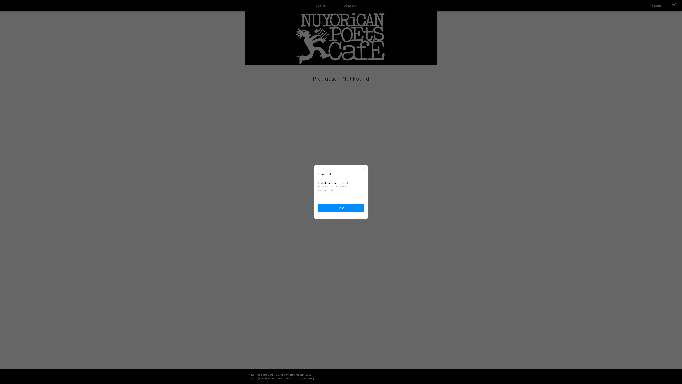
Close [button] (341, 207)
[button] (364, 168)
